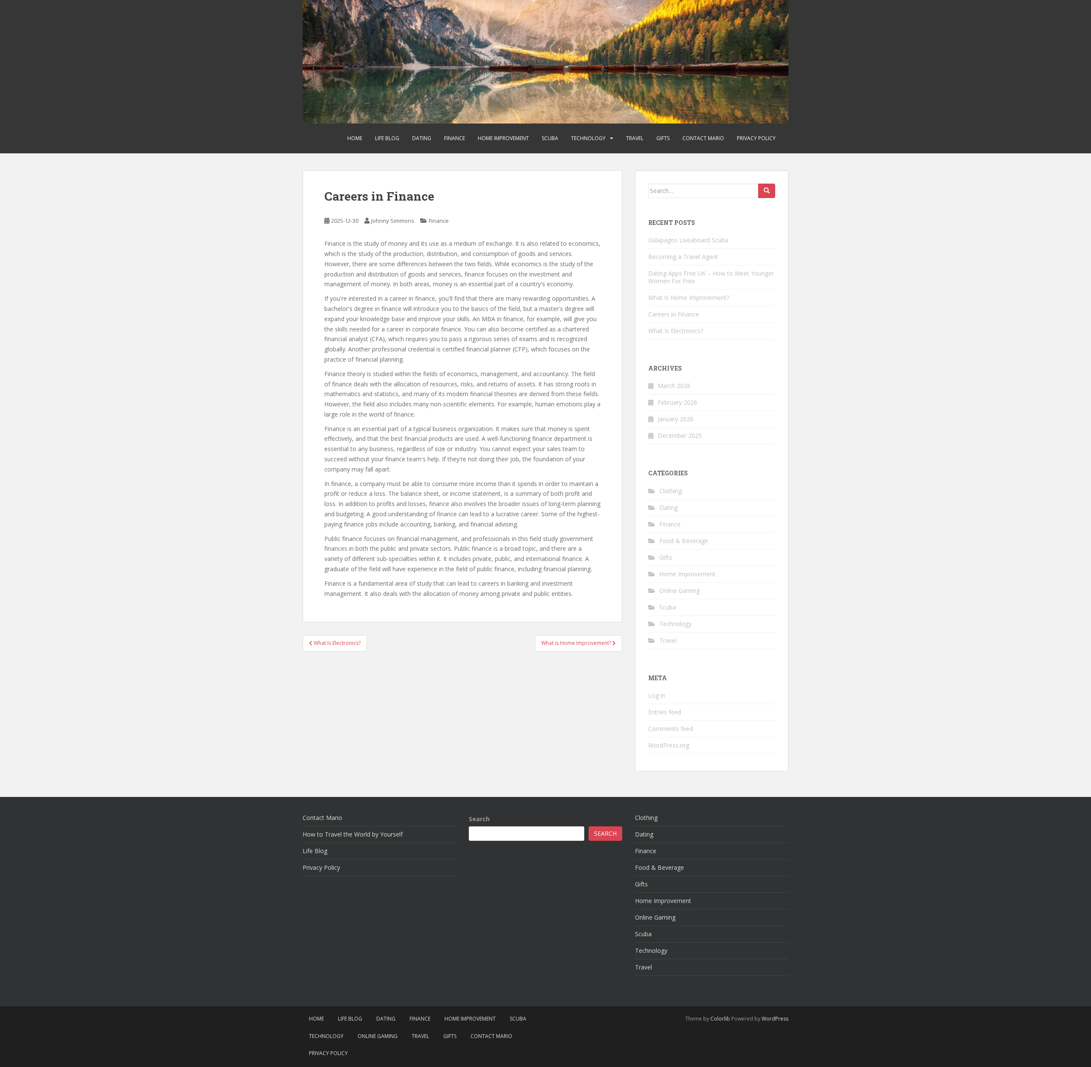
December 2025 (680, 435)
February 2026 (677, 402)
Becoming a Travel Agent (683, 257)
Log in (656, 695)
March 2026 (674, 386)
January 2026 (675, 419)
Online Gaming (679, 591)
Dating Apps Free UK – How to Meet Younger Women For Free (711, 277)
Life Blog (387, 138)
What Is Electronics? (675, 331)
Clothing (670, 491)
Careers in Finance (673, 314)
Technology (588, 138)
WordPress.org (668, 745)
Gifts (663, 138)
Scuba (550, 138)
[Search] (766, 191)
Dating (421, 138)
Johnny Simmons (392, 220)
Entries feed (664, 712)
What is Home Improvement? (688, 297)
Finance (454, 138)
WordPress (775, 1018)
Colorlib (720, 1018)
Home (354, 138)
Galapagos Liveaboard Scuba (688, 240)
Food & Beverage (683, 541)
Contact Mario (703, 138)
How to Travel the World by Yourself (353, 834)
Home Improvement (503, 138)
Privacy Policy (756, 138)
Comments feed (670, 729)
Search (479, 819)
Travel (635, 138)
